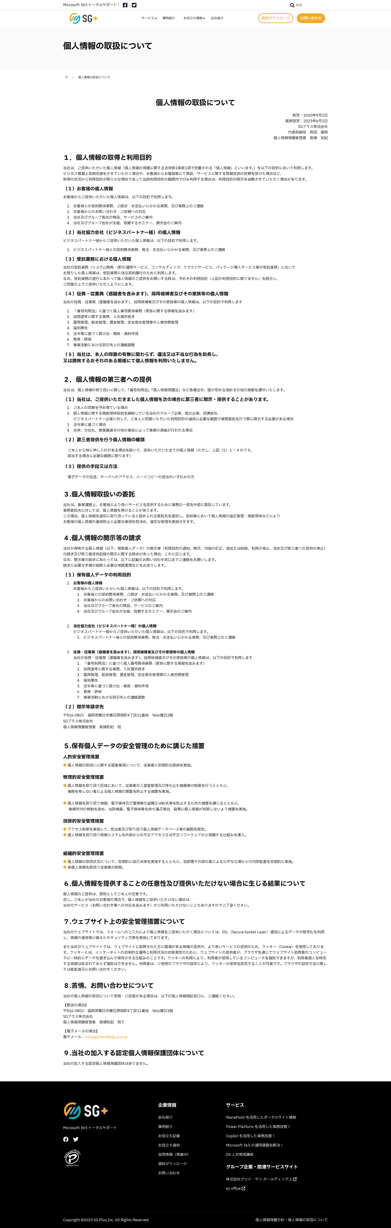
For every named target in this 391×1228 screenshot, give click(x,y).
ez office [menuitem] (234, 1188)
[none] (296, 5)
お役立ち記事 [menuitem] (169, 1136)
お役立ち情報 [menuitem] (193, 18)
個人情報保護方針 (269, 1220)
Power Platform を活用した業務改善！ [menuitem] (258, 1127)
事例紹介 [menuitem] (168, 18)
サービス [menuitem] (147, 18)
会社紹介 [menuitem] (217, 18)
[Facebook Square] (125, 6)
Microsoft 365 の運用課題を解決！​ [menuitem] (255, 1145)
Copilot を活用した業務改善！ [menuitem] (250, 1136)
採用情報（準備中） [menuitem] (174, 1154)
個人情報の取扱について (308, 1220)
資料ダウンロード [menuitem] (172, 1164)
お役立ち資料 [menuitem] (169, 1145)
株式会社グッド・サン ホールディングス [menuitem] (259, 1179)
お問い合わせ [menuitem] (169, 1173)
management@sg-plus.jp (106, 1037)
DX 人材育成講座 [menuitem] (239, 1154)
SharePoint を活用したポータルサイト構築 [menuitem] (261, 1117)
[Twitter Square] (134, 6)
